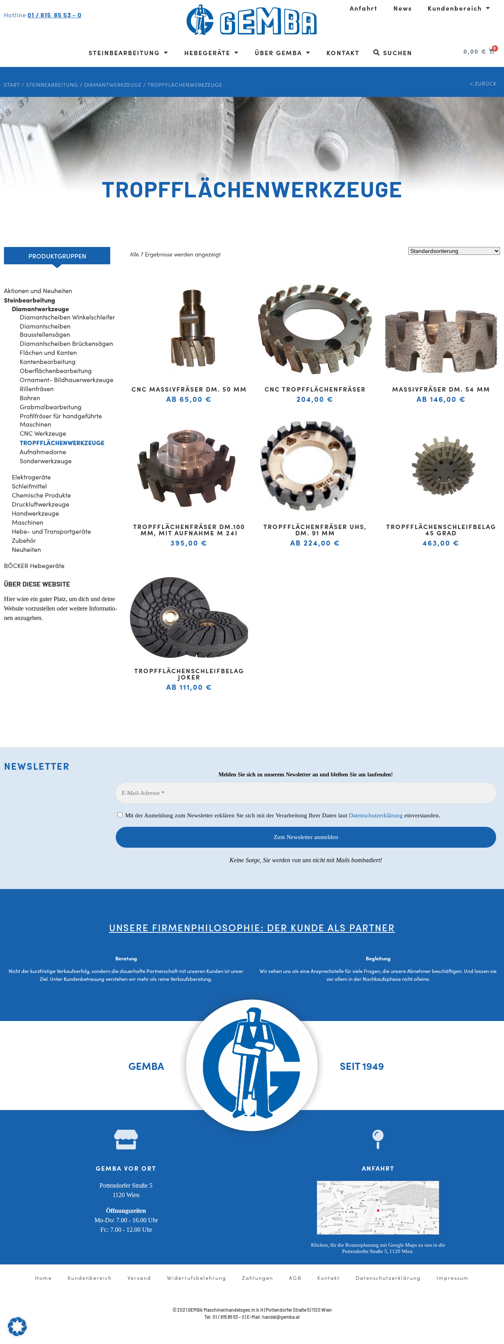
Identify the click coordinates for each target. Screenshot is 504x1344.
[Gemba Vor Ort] (126, 1139)
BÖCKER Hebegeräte (34, 565)
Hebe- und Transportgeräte (51, 531)
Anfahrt (364, 8)
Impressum (453, 1277)
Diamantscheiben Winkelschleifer (67, 317)
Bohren (30, 398)
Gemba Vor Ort (126, 1168)
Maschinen (27, 522)
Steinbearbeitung (124, 52)
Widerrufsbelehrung (196, 1277)
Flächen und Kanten (48, 352)
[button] (17, 1326)
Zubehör (24, 540)
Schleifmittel (29, 486)
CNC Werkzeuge (43, 433)
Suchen (397, 52)
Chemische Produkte (41, 495)
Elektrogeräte (31, 477)
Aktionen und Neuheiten (38, 290)
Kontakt (342, 52)
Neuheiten (26, 549)
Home (43, 1277)
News (402, 8)
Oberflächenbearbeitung (56, 370)
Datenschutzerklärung (376, 815)
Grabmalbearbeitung (51, 407)
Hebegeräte (207, 52)
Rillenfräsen (37, 388)
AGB (295, 1277)
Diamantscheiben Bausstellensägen (45, 330)
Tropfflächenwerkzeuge (62, 442)
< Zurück (483, 83)
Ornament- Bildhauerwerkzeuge (66, 379)
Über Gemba (278, 52)
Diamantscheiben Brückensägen (66, 343)
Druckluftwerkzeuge (40, 504)
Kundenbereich (455, 8)
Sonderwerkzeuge (46, 461)
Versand (139, 1277)
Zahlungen (257, 1277)
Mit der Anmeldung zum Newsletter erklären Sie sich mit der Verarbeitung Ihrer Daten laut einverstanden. (282, 815)
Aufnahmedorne (43, 451)
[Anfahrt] (378, 1139)
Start (12, 84)
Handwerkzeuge (35, 513)
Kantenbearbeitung (48, 361)
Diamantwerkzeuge (113, 84)
